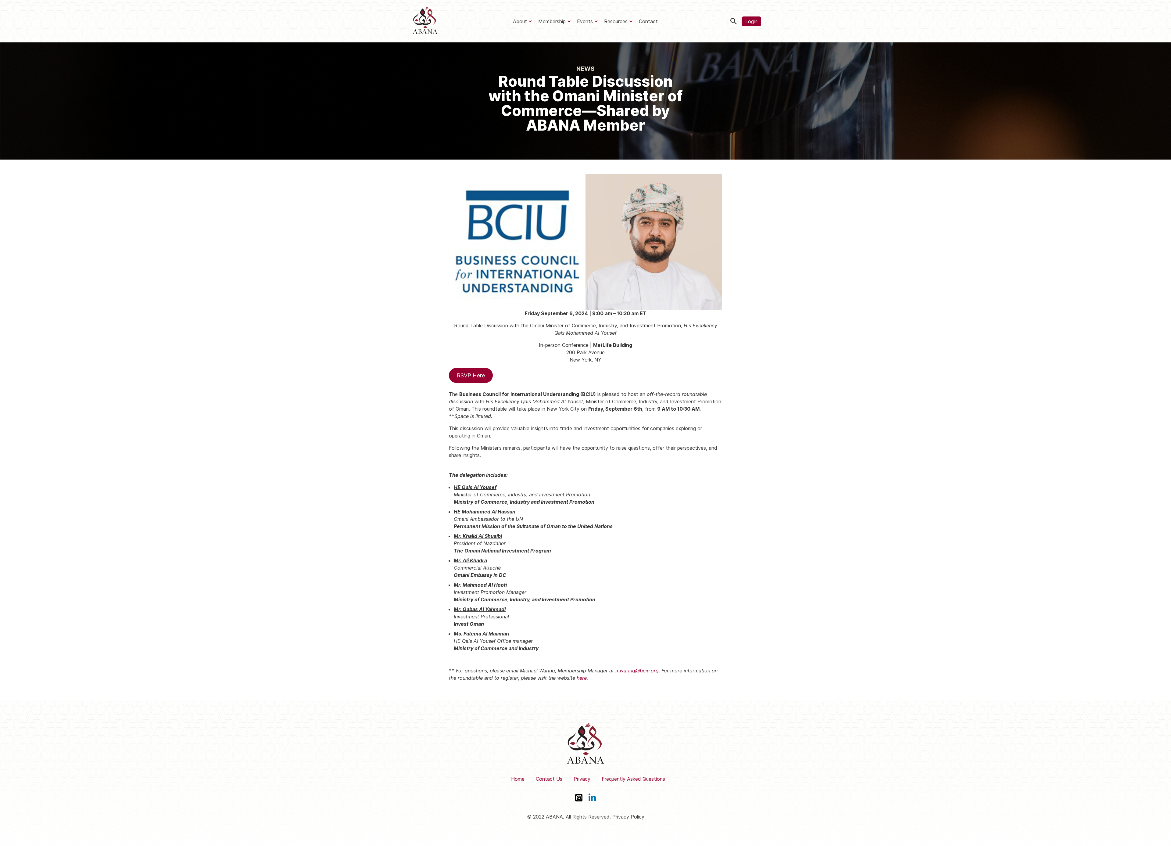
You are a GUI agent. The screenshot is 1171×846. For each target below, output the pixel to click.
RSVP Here (471, 375)
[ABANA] (425, 21)
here (582, 678)
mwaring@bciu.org (637, 671)
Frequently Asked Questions (633, 779)
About (520, 21)
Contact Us (549, 779)
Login (751, 21)
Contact (648, 21)
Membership (552, 21)
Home (518, 779)
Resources (616, 21)
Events (585, 21)
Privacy (582, 779)
